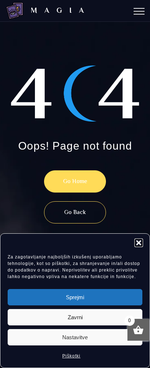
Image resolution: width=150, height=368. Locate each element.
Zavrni (75, 317)
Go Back (75, 212)
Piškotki (71, 356)
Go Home (75, 181)
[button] (138, 242)
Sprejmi (75, 297)
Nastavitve (75, 337)
